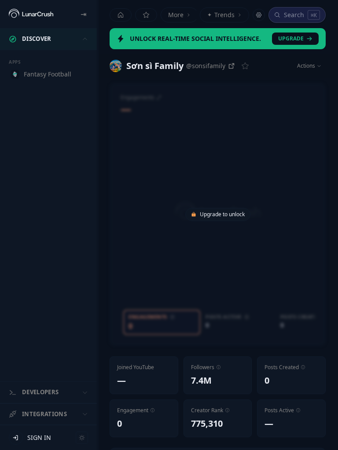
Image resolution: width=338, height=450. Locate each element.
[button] (218, 367)
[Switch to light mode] (82, 438)
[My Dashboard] (146, 15)
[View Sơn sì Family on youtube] (116, 66)
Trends (221, 15)
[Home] (121, 15)
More (176, 15)
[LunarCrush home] (31, 14)
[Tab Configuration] (259, 15)
